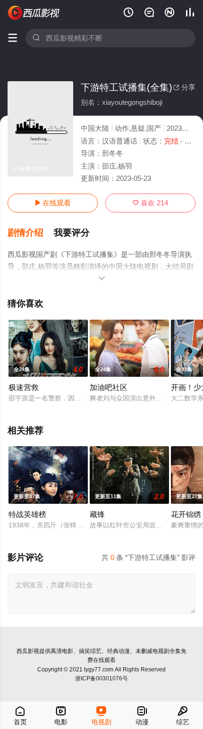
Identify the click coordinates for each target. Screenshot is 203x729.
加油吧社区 (108, 387)
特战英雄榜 (27, 514)
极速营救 (23, 387)
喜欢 (150, 203)
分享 (184, 87)
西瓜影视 (28, 651)
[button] (31, 233)
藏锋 (97, 514)
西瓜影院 (34, 13)
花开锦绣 (186, 514)
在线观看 (52, 203)
